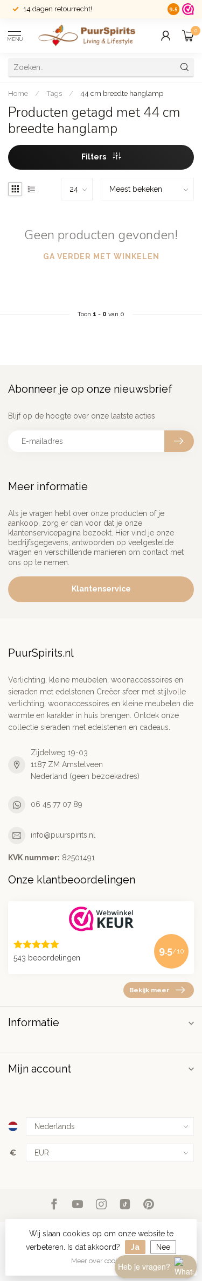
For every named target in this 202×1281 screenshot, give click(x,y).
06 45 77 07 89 (56, 804)
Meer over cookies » (102, 1261)
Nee (163, 1247)
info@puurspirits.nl (63, 835)
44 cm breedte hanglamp (121, 93)
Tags (54, 93)
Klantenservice (101, 588)
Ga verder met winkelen (101, 256)
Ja (135, 1247)
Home (18, 93)
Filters (94, 156)
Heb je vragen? (144, 1266)
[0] (188, 35)
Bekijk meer (149, 990)
